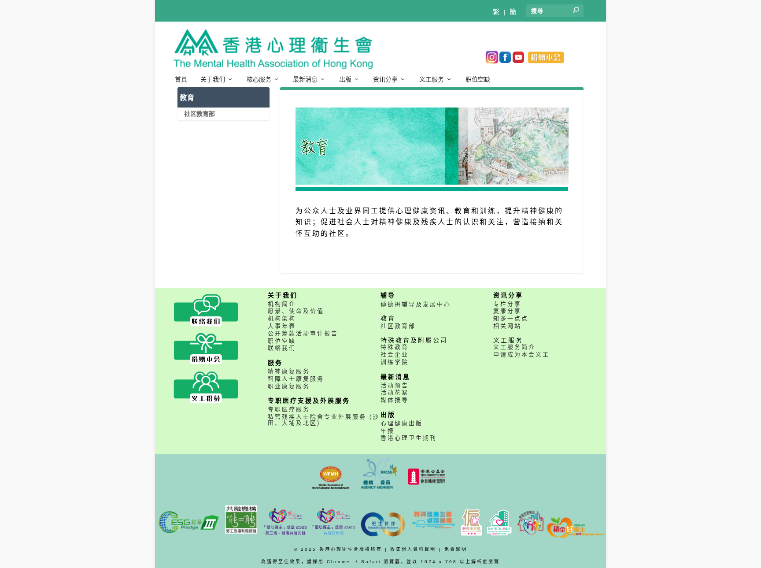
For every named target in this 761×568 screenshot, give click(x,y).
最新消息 (305, 79)
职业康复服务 (289, 386)
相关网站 (507, 326)
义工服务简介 (514, 347)
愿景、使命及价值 (296, 311)
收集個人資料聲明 (413, 549)
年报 (387, 430)
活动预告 (394, 385)
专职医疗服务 (289, 409)
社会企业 (394, 354)
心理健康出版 (401, 423)
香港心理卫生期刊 (408, 437)
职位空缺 (477, 79)
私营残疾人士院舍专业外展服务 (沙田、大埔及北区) (324, 419)
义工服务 (431, 79)
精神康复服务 (289, 371)
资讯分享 (385, 79)
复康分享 (507, 311)
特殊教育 (394, 347)
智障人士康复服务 (296, 378)
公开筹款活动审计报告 (303, 333)
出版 (345, 79)
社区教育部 (199, 113)
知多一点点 (510, 318)
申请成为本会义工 (521, 354)
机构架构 (282, 318)
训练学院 (394, 362)
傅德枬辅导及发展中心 (415, 304)
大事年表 (282, 326)
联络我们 (282, 348)
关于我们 (212, 79)
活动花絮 (394, 392)
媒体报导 (394, 400)
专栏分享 (507, 304)
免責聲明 (455, 549)
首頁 (181, 79)
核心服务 (259, 79)
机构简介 (282, 304)
